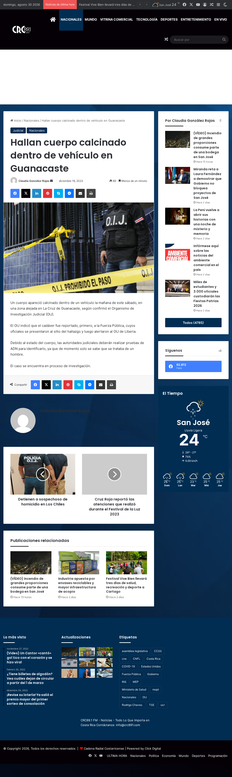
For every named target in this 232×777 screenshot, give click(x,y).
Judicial (18, 130)
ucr (163, 705)
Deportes (169, 19)
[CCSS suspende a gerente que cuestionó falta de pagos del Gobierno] (87, 673)
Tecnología (146, 19)
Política (154, 756)
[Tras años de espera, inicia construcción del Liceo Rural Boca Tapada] (69, 662)
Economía (169, 756)
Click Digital (153, 748)
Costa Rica (153, 658)
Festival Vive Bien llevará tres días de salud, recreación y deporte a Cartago (126, 585)
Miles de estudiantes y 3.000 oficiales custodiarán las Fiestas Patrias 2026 (206, 294)
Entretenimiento (196, 19)
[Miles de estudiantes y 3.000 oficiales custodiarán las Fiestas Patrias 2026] (177, 288)
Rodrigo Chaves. (132, 705)
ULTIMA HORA (117, 756)
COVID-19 (128, 666)
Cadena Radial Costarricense (104, 748)
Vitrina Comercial (116, 19)
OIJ (145, 697)
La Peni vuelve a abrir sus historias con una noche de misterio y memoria (206, 222)
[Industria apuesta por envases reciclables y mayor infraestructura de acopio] (78, 562)
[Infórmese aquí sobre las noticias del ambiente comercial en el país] (177, 252)
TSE (151, 705)
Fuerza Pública (131, 674)
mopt (155, 689)
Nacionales (71, 19)
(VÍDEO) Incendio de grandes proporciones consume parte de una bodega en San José (29, 585)
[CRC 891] (18, 29)
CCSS (158, 651)
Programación (217, 756)
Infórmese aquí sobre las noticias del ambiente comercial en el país (206, 258)
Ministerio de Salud (134, 689)
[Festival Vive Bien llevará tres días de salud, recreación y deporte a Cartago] (126, 562)
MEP (136, 681)
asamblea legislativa (135, 651)
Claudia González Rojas (34, 181)
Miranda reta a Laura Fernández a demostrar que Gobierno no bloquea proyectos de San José (207, 183)
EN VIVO (220, 19)
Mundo (91, 19)
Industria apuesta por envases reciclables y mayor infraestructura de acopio (77, 585)
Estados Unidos (151, 666)
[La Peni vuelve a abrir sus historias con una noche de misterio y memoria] (177, 216)
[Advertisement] (116, 70)
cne (124, 658)
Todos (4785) (193, 323)
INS (124, 681)
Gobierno (153, 674)
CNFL (136, 658)
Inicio (17, 120)
